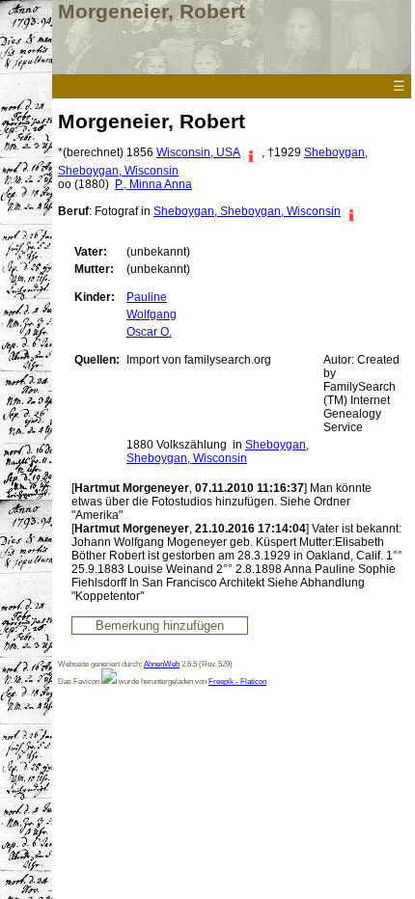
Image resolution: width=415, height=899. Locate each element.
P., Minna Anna (153, 184)
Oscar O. (149, 332)
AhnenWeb (162, 663)
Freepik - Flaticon (237, 681)
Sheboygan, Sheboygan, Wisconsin (247, 211)
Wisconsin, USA (198, 152)
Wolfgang (151, 314)
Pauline (146, 297)
